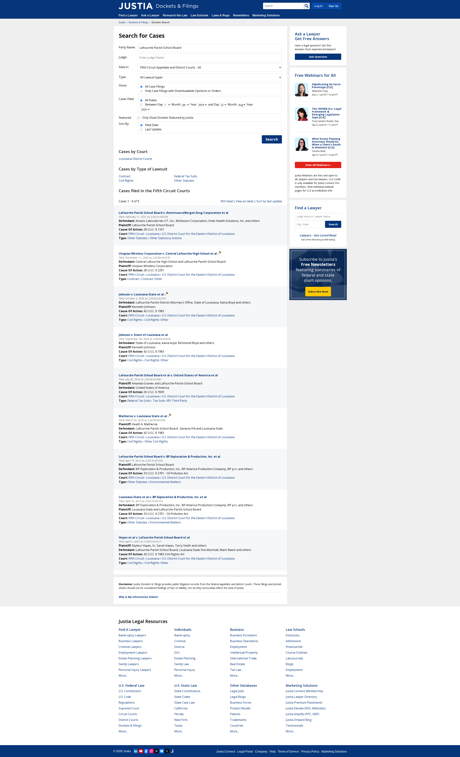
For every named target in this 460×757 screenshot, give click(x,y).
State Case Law (184, 702)
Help (273, 751)
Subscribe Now (318, 291)
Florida (178, 714)
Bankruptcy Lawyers (132, 635)
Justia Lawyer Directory (301, 697)
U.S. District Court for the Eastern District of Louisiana (198, 234)
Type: (122, 77)
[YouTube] (141, 751)
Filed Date (151, 125)
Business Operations (244, 641)
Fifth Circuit (136, 234)
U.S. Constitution (130, 691)
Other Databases (243, 685)
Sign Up (333, 5)
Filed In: (124, 67)
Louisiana (152, 234)
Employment (238, 647)
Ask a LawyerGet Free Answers (312, 36)
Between (151, 104)
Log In (319, 5)
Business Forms (240, 702)
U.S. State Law (185, 685)
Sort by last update (269, 201)
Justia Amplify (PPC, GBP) (302, 714)
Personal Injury (184, 670)
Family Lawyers (129, 664)
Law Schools (199, 15)
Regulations (127, 702)
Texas (178, 726)
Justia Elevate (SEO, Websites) (305, 708)
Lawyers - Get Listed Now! (318, 235)
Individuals (182, 629)
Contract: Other (151, 279)
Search (272, 139)
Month (176, 104)
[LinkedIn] (136, 751)
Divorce (179, 647)
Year (193, 104)
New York (180, 720)
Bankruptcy (182, 635)
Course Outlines (296, 653)
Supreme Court (129, 708)
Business (237, 629)
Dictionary (293, 635)
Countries (236, 726)
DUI (177, 653)
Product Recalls (240, 708)
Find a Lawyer (128, 15)
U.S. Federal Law (131, 685)
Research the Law (175, 15)
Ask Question (318, 56)
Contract (124, 176)
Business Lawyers (131, 641)
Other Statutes (184, 181)
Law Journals (294, 658)
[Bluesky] (162, 751)
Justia (127, 751)
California (180, 708)
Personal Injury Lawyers (135, 670)
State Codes (182, 697)
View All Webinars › (318, 165)
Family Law (181, 664)
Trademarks (238, 720)
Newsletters (241, 15)
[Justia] (136, 6)
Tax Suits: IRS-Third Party (170, 401)
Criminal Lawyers (130, 647)
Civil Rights (126, 181)
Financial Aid (294, 647)
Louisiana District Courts (135, 159)
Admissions (293, 641)
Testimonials (294, 726)
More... (123, 676)
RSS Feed (227, 201)
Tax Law (235, 670)
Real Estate (237, 664)
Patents (235, 714)
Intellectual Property (244, 653)
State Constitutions (187, 691)
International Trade (243, 658)
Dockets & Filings (130, 726)
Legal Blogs (238, 697)
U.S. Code (125, 697)
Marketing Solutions (266, 15)
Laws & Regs (221, 15)
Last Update (153, 129)
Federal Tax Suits (185, 176)
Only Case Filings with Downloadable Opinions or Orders (183, 91)
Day (160, 104)
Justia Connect (225, 751)
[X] (167, 751)
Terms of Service (288, 751)
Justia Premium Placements (304, 702)
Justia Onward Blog (299, 720)
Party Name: (127, 47)
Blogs (289, 664)
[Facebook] (146, 751)
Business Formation (243, 635)
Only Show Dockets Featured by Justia (167, 118)
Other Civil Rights (156, 441)
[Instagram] (151, 751)
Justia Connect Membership (304, 691)
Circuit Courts (128, 714)
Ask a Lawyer (150, 15)
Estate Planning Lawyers (135, 658)
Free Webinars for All (315, 75)
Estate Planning (185, 658)
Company (261, 751)
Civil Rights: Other (156, 320)
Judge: (123, 57)
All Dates (151, 100)
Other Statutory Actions (166, 238)
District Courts (128, 720)
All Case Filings (155, 86)
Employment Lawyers (133, 653)
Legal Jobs (237, 691)
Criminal (179, 641)
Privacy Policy (310, 751)
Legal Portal (245, 751)
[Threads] (156, 751)
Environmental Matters (165, 482)
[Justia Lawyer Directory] (172, 751)
